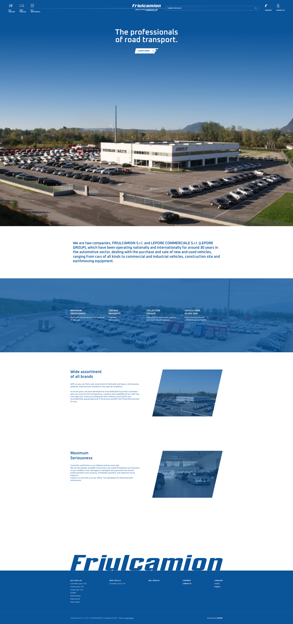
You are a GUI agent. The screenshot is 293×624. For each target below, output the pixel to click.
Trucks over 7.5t (76, 590)
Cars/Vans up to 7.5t (78, 583)
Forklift (73, 593)
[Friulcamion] (146, 8)
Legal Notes (129, 618)
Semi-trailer (75, 602)
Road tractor (75, 599)
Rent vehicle (115, 580)
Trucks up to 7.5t (77, 587)
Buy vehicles (76, 580)
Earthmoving (75, 596)
